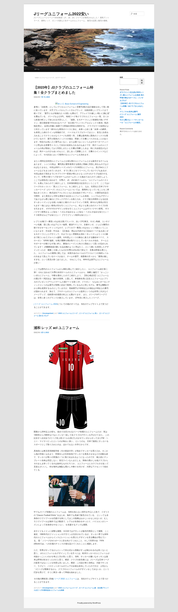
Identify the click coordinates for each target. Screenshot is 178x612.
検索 (121, 77)
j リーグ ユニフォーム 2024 (45, 303)
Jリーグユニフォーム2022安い (61, 13)
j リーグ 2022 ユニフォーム (65, 578)
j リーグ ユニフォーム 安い (88, 313)
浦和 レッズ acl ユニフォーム (56, 327)
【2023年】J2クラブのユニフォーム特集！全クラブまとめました (132, 106)
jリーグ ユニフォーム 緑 (87, 588)
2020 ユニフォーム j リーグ (68, 313)
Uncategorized (47, 313)
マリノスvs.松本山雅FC (129, 111)
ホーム (36, 69)
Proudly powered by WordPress (89, 603)
